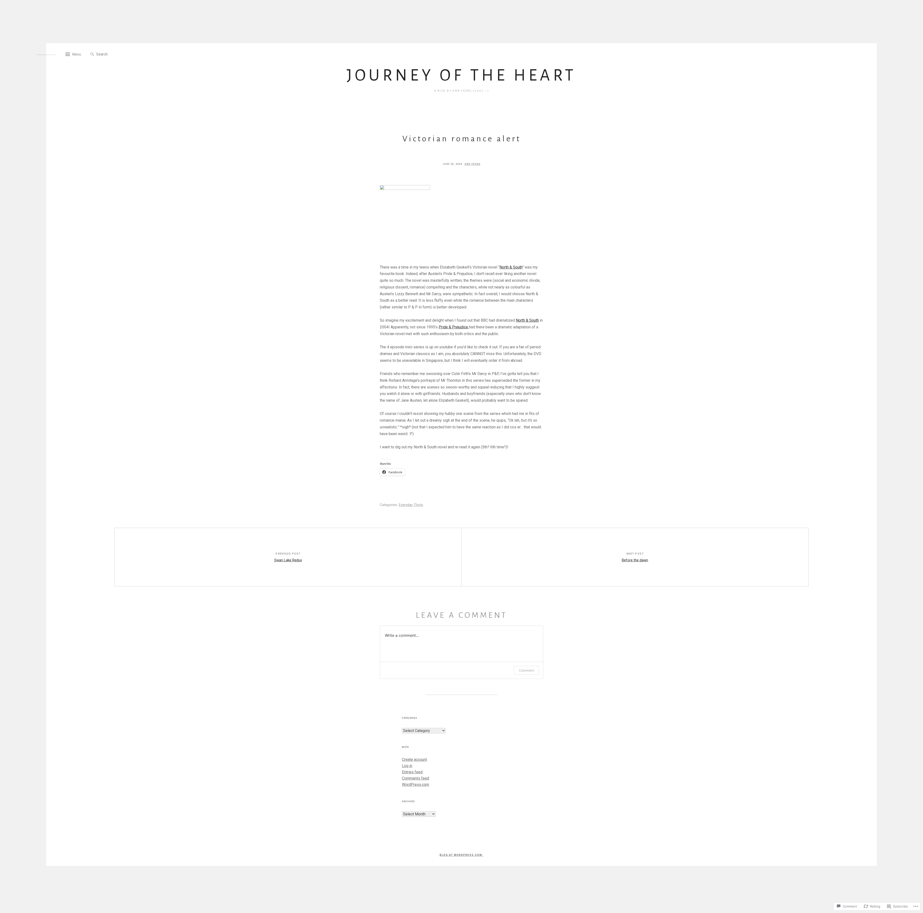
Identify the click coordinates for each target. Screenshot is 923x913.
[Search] (92, 54)
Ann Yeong (472, 164)
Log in (407, 765)
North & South (510, 267)
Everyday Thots (411, 505)
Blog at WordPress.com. (461, 855)
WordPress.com (415, 784)
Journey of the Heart (461, 75)
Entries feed (412, 772)
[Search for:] (118, 54)
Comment (526, 670)
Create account (414, 759)
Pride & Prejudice (454, 327)
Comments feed (415, 778)
